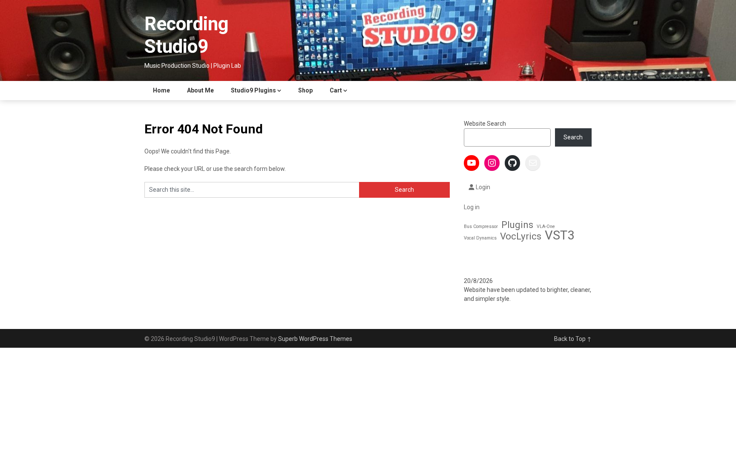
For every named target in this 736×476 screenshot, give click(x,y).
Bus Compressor (481, 226)
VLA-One (546, 226)
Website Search (485, 123)
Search (573, 137)
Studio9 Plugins (253, 90)
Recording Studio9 (186, 35)
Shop (305, 90)
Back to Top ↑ (573, 338)
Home (161, 90)
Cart (336, 90)
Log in (472, 207)
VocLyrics (520, 236)
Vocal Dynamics (480, 238)
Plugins (517, 224)
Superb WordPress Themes (315, 338)
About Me (200, 90)
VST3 (559, 235)
